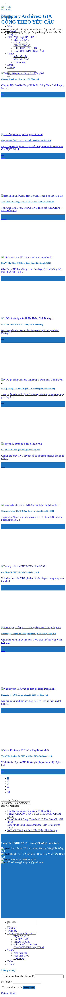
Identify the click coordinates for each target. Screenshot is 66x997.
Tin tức (10, 53)
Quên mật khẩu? (9, 993)
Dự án (10, 64)
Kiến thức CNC (21, 59)
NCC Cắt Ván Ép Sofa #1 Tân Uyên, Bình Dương (32, 830)
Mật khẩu (6, 981)
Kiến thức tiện (20, 56)
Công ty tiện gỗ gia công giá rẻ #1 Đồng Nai (29, 811)
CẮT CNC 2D (21, 42)
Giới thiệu (12, 928)
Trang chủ (12, 34)
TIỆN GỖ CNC (21, 39)
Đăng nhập (29, 988)
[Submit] (8, 76)
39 (8, 792)
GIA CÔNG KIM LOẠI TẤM (29, 51)
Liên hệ (11, 67)
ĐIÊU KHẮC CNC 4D (25, 48)
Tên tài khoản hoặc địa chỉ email (18, 976)
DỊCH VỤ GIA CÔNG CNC (21, 37)
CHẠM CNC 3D (22, 45)
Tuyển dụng (19, 62)
